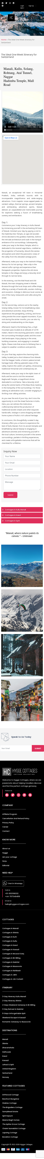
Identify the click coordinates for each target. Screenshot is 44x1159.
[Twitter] (13, 795)
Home (3, 39)
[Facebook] (7, 795)
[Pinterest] (30, 795)
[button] (38, 17)
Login (22, 6)
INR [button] (21, 8)
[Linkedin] (24, 795)
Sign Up (31, 6)
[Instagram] (18, 795)
